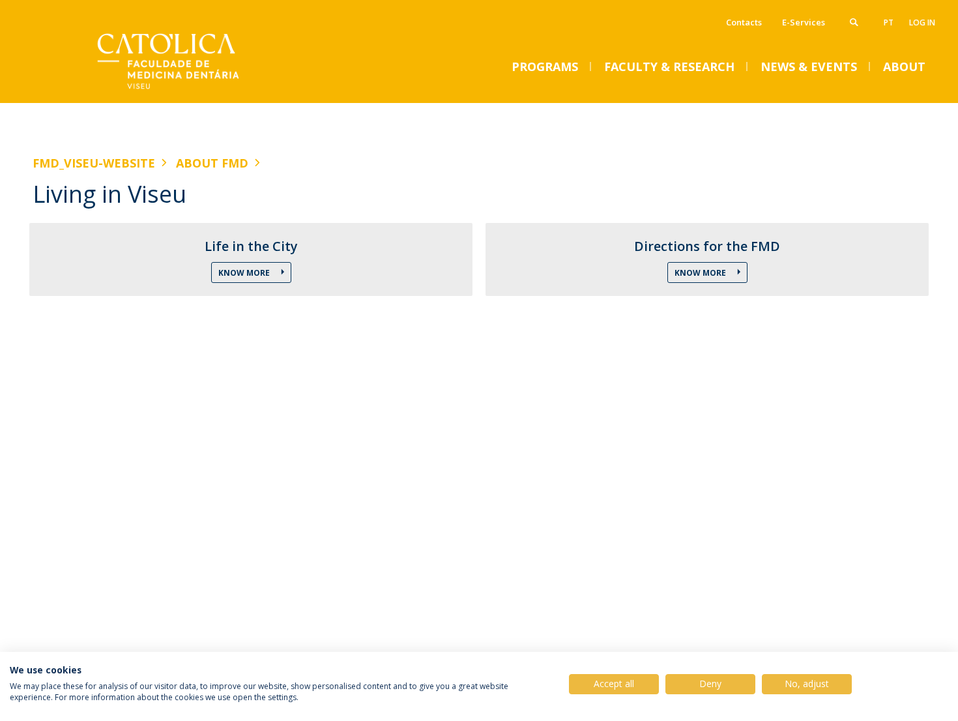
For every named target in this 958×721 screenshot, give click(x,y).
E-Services (803, 22)
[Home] (163, 90)
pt (888, 22)
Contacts (744, 22)
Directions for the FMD (707, 246)
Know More (245, 272)
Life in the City (251, 246)
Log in (922, 22)
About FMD (212, 163)
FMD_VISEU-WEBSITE (94, 163)
